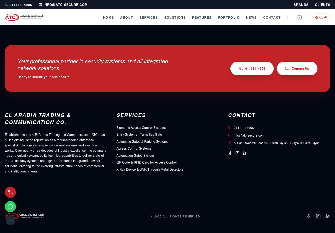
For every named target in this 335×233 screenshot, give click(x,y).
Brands (301, 5)
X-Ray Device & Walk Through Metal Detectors (149, 169)
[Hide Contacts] (10, 220)
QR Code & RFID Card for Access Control (146, 162)
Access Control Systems (133, 148)
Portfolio (229, 17)
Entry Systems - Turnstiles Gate (139, 134)
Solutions (175, 17)
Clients (322, 5)
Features (201, 17)
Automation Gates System (135, 155)
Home (108, 17)
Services (148, 17)
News (251, 17)
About (126, 17)
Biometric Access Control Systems (141, 127)
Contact (272, 17)
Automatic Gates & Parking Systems (142, 141)
